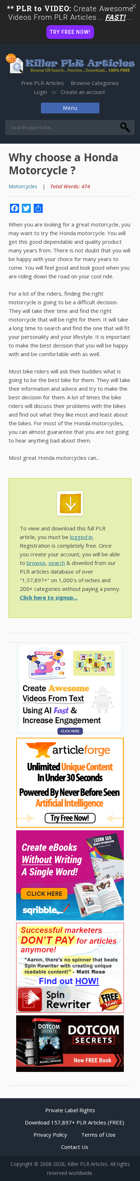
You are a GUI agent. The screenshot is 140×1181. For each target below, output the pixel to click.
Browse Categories (95, 82)
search (56, 562)
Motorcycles (23, 186)
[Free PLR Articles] (70, 64)
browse (36, 562)
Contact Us (74, 1146)
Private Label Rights (70, 1110)
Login (40, 91)
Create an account (83, 91)
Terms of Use (98, 1134)
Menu (70, 107)
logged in (81, 536)
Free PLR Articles (42, 82)
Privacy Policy (50, 1134)
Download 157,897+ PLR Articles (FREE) (74, 1122)
